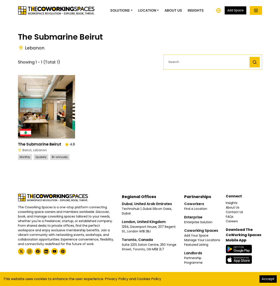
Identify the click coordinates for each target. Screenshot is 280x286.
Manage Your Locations (202, 240)
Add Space (235, 10)
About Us (173, 10)
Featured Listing (196, 244)
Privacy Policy (116, 278)
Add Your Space (196, 235)
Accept (268, 278)
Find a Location (195, 209)
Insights (196, 10)
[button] (208, 62)
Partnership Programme (193, 260)
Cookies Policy (149, 278)
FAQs (229, 216)
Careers (232, 221)
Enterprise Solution (198, 222)
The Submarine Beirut (39, 144)
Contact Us (234, 212)
